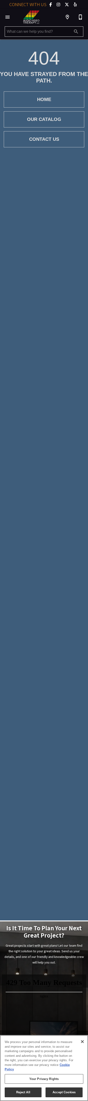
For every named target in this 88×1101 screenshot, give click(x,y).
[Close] (82, 1041)
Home (44, 99)
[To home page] (31, 17)
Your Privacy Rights (44, 1079)
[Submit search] (76, 31)
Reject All (23, 1092)
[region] (44, 1068)
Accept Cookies (64, 1092)
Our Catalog (44, 119)
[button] (7, 17)
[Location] (67, 17)
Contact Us (44, 139)
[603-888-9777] (80, 17)
